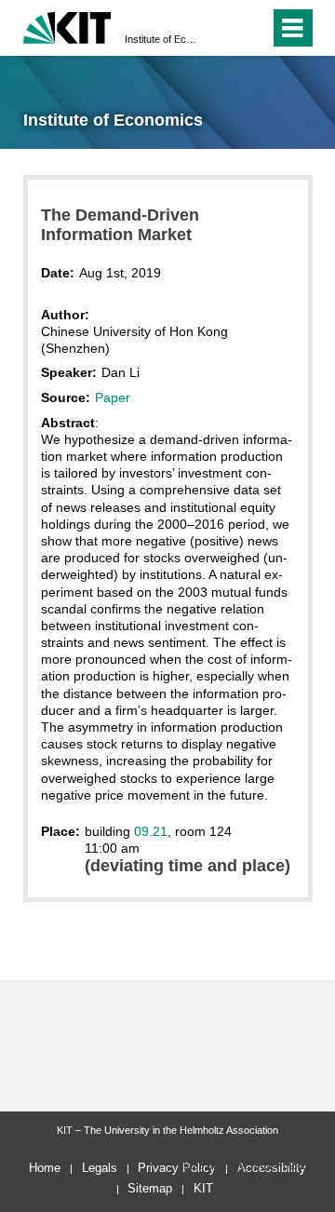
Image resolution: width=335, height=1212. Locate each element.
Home (44, 1168)
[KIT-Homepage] (67, 25)
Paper (112, 397)
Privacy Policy (177, 1168)
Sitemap (149, 1188)
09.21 (151, 831)
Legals (99, 1168)
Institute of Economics (162, 39)
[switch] (222, 28)
